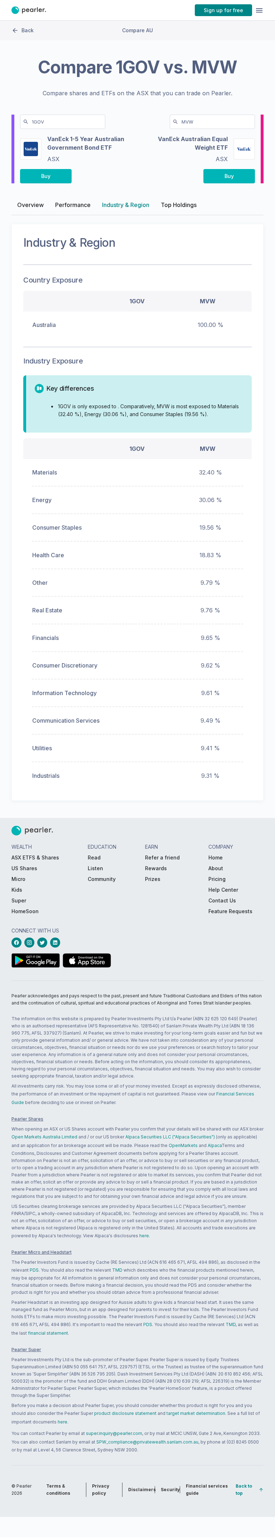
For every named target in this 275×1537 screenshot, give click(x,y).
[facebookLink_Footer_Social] (17, 943)
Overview (30, 204)
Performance (73, 204)
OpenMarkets (183, 1145)
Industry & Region (125, 204)
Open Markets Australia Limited (44, 1137)
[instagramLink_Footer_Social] (30, 943)
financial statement (48, 1333)
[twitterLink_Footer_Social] (43, 943)
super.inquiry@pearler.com (114, 1433)
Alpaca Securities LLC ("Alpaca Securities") (170, 1137)
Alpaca (215, 1145)
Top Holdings (179, 204)
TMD (117, 1270)
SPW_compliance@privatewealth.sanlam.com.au (147, 1442)
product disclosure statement (125, 1413)
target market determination (196, 1413)
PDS (34, 1270)
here (144, 1235)
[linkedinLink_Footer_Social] (56, 943)
